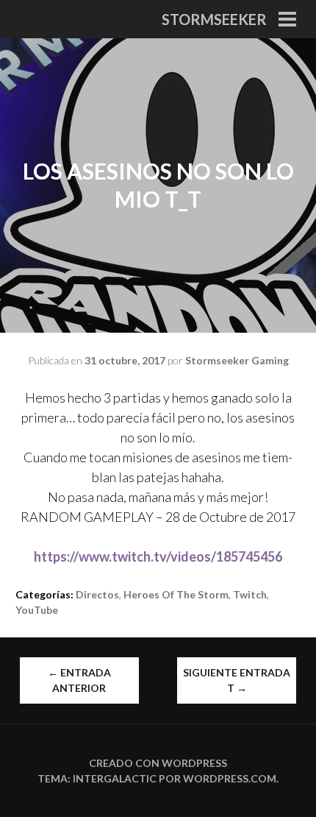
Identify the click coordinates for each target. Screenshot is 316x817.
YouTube (36, 610)
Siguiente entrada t (236, 680)
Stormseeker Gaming (237, 360)
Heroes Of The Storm (176, 594)
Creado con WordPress (158, 763)
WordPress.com (229, 778)
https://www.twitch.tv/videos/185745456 (158, 556)
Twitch (250, 594)
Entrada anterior (79, 680)
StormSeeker (214, 19)
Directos (97, 594)
